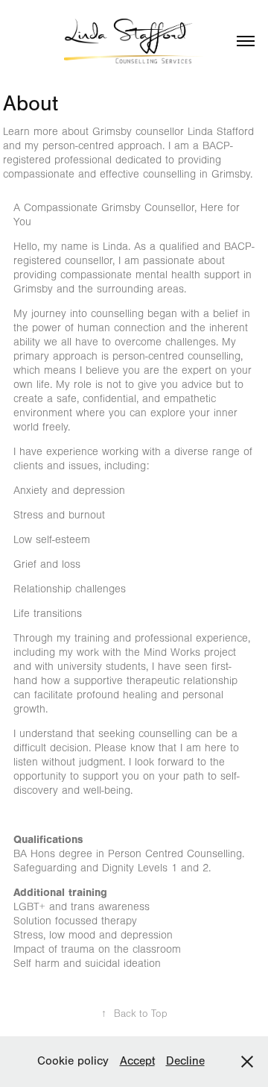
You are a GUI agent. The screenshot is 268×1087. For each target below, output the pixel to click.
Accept (137, 1061)
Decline (185, 1061)
